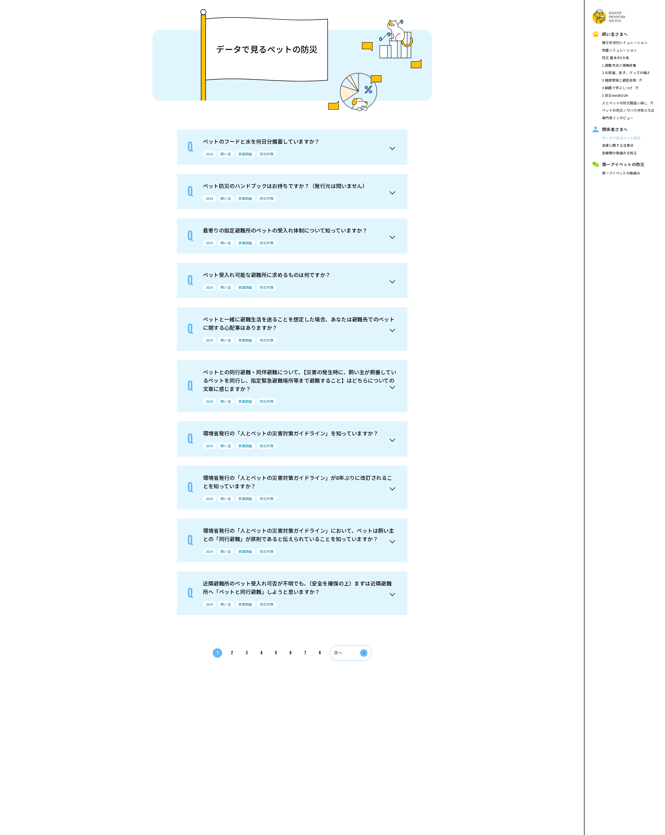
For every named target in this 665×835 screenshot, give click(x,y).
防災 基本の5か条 (615, 57)
